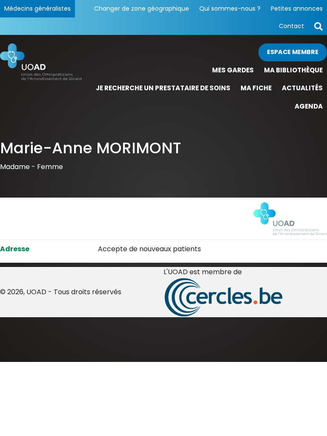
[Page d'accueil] (41, 79)
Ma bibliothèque (293, 70)
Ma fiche (256, 87)
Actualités (302, 87)
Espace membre (292, 52)
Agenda (309, 106)
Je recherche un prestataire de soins (163, 87)
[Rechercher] (318, 26)
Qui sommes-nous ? (230, 8)
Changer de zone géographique (141, 8)
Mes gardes (233, 70)
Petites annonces (297, 8)
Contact (291, 26)
